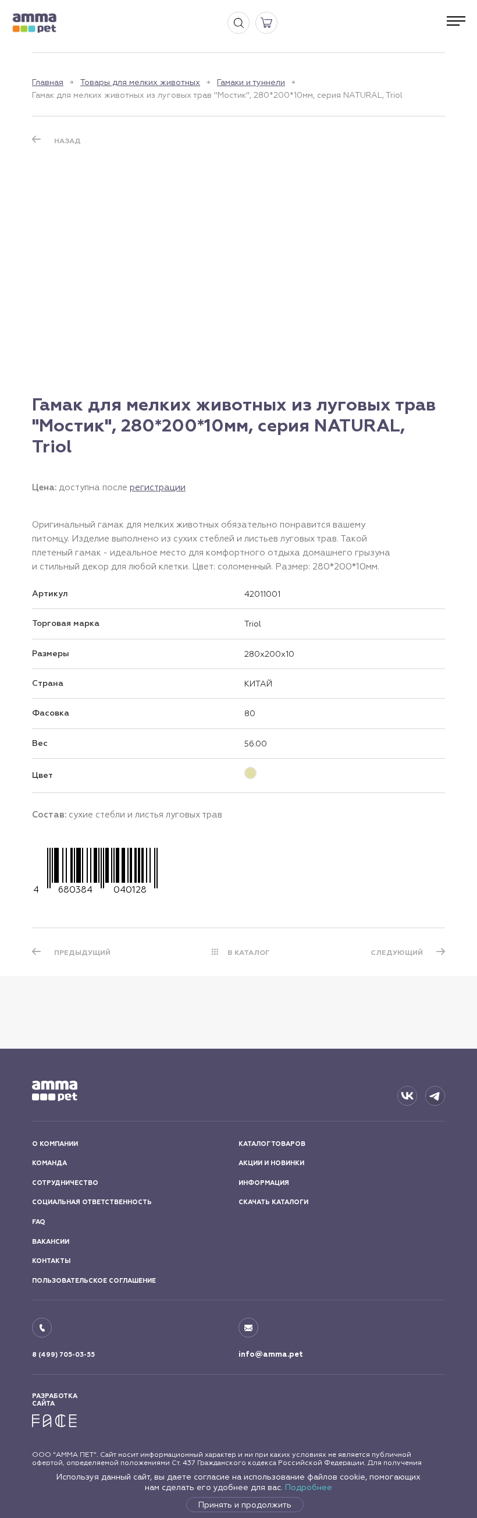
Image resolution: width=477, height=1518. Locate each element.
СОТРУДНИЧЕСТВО (65, 1183)
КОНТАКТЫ (51, 1261)
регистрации (158, 487)
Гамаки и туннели (251, 82)
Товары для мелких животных (140, 82)
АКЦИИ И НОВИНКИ (271, 1163)
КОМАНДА (49, 1163)
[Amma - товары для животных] (35, 23)
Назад (67, 141)
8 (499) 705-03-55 (63, 1354)
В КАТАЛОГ (248, 952)
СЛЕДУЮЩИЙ (397, 952)
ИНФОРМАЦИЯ (263, 1183)
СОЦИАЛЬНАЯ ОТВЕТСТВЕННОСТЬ (92, 1202)
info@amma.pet (270, 1354)
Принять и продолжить (244, 1504)
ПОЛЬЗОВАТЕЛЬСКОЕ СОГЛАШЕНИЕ (94, 1281)
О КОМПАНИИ (55, 1144)
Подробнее (308, 1487)
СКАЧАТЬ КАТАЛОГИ (273, 1202)
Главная (47, 82)
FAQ (38, 1222)
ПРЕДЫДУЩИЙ (82, 952)
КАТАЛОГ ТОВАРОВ (271, 1144)
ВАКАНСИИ (50, 1241)
